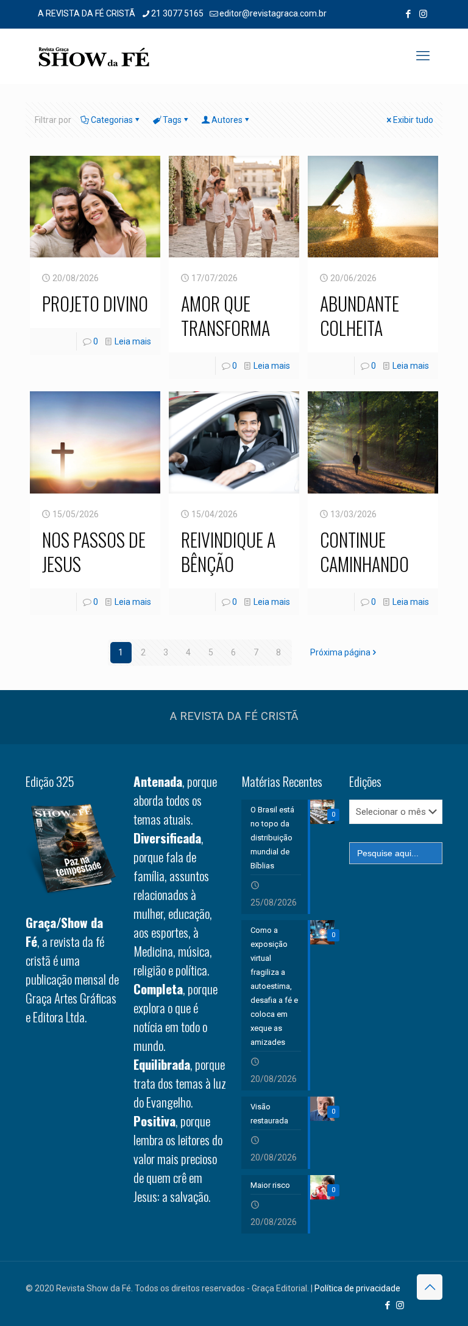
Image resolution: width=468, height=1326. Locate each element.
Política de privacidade (357, 1288)
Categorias (112, 120)
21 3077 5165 (177, 13)
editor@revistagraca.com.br (273, 13)
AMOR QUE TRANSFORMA (225, 315)
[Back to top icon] (429, 1287)
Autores (227, 120)
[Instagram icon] (423, 14)
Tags (172, 120)
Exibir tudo (413, 120)
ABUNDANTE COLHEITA (359, 315)
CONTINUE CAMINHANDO (364, 552)
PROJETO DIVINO (95, 303)
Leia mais (133, 341)
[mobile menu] (423, 56)
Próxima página (340, 652)
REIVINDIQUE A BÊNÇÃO (228, 552)
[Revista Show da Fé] (94, 56)
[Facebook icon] (408, 14)
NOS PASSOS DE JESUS (94, 552)
